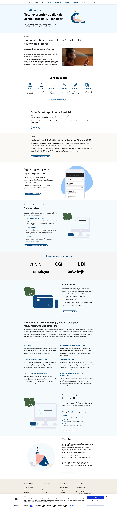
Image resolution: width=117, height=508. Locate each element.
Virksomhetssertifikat (29, 487)
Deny (95, 504)
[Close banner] (106, 496)
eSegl (30, 88)
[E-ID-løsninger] (87, 85)
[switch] (43, 506)
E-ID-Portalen (45, 492)
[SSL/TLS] (64, 85)
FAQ (43, 487)
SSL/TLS (64, 88)
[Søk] (94, 2)
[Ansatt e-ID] (41, 85)
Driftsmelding (62, 492)
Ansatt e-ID (41, 88)
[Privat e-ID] (53, 85)
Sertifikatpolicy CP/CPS (64, 487)
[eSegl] (30, 85)
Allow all (95, 497)
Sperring (61, 490)
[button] (39, 2)
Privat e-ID (52, 88)
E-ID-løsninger (87, 88)
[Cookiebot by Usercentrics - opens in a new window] (16, 506)
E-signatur (75, 88)
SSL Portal (44, 489)
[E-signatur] (75, 85)
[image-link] (29, 2)
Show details (72, 505)
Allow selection (95, 500)
